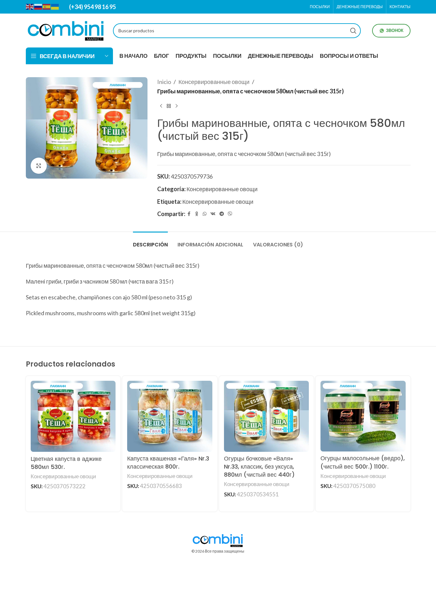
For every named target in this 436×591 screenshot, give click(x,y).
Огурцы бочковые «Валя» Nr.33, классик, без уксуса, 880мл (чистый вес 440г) (259, 466)
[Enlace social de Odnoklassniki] (197, 214)
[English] (30, 6)
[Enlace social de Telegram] (222, 214)
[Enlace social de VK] (213, 214)
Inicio (164, 81)
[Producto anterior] (161, 106)
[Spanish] (47, 6)
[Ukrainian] (55, 6)
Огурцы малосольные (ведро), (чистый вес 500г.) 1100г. (362, 462)
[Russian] (38, 6)
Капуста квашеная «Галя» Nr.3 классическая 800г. (168, 462)
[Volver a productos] (169, 106)
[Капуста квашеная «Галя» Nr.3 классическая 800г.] (169, 416)
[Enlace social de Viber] (230, 214)
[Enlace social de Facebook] (189, 214)
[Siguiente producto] (176, 106)
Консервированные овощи (213, 81)
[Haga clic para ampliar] (39, 166)
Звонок (394, 30)
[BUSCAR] (353, 30)
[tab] (150, 241)
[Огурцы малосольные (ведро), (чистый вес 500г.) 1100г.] (363, 416)
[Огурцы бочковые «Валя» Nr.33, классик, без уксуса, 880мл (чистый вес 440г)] (266, 416)
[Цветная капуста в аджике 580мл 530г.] (73, 416)
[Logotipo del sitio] (66, 29)
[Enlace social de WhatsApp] (204, 214)
